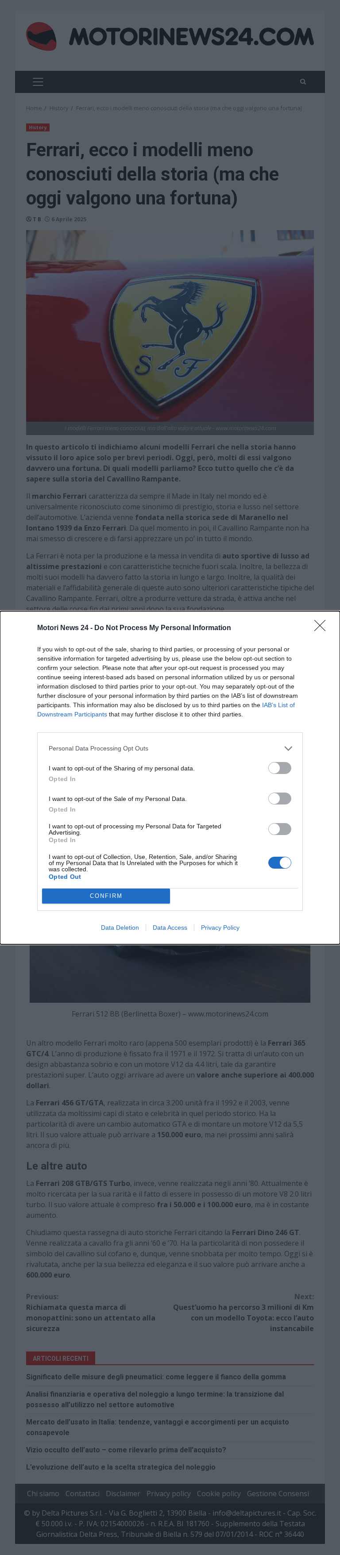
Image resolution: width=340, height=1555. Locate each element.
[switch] (279, 768)
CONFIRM (106, 896)
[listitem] (170, 748)
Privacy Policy (220, 927)
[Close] (322, 628)
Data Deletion (120, 927)
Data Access (170, 927)
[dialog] (170, 777)
